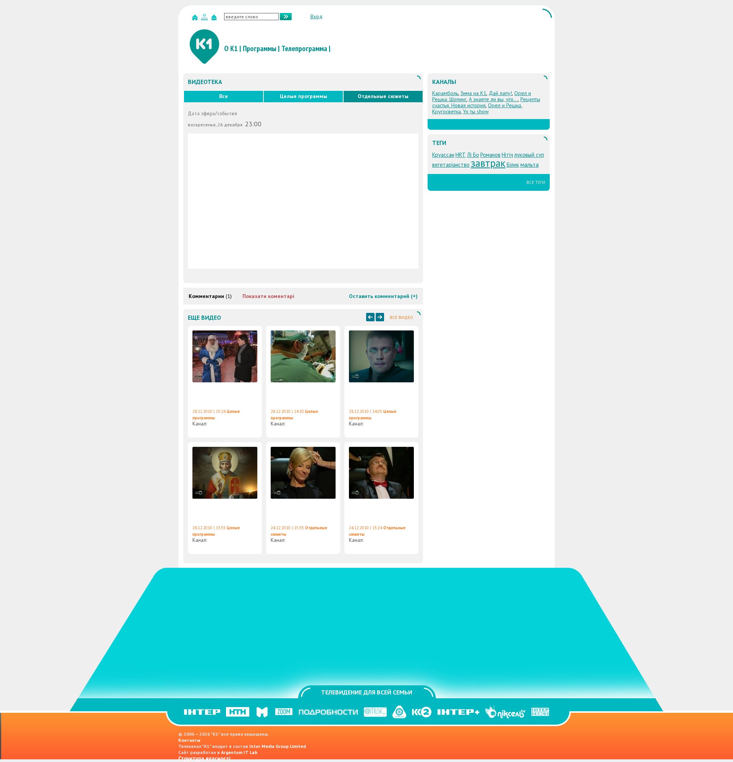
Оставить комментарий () (383, 296)
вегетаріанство (451, 164)
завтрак (488, 162)
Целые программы (303, 96)
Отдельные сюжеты (383, 96)
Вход (316, 16)
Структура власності (204, 758)
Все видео (401, 317)
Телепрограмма (304, 48)
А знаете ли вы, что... (493, 99)
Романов (490, 154)
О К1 (231, 48)
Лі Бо (473, 154)
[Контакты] (215, 18)
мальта (529, 164)
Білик (513, 164)
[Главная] (196, 18)
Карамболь (445, 93)
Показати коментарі (268, 296)
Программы (259, 48)
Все (223, 96)
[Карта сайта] (205, 18)
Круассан (443, 154)
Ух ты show (476, 111)
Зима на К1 (473, 93)
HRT (460, 154)
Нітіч (507, 154)
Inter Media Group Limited (277, 746)
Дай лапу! (500, 93)
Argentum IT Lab (239, 752)
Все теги (535, 182)
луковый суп (529, 154)
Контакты (189, 740)
